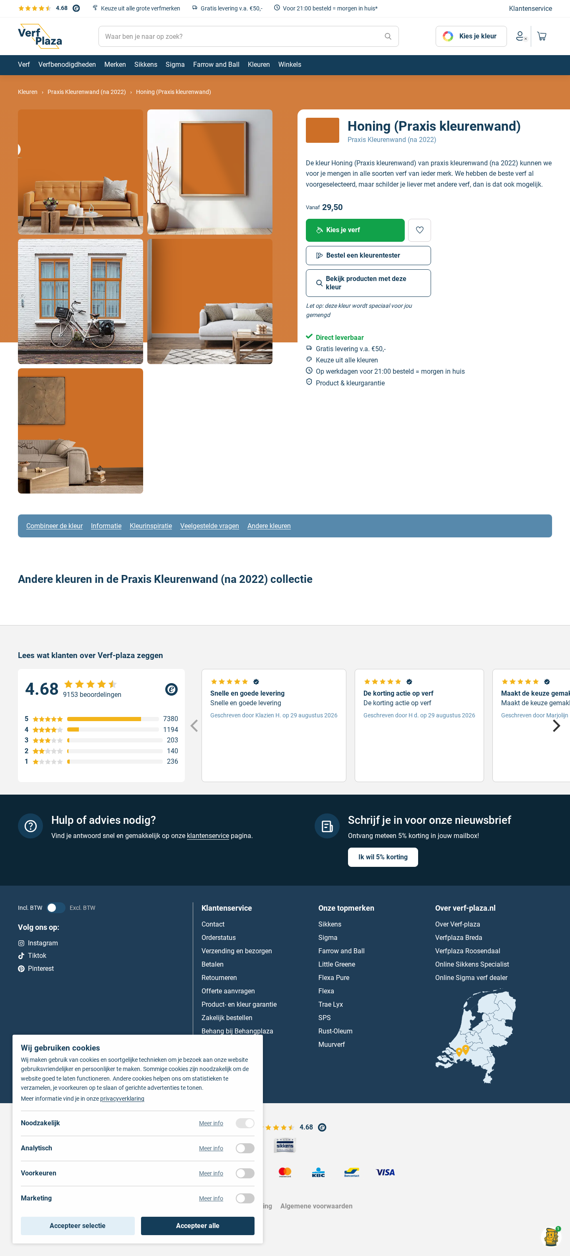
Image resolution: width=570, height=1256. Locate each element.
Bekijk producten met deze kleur (366, 283)
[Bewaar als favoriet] (419, 230)
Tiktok (37, 956)
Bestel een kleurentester (363, 255)
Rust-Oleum (335, 1031)
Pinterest (41, 968)
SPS (324, 1018)
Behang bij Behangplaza (237, 1031)
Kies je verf (343, 230)
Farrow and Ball (341, 951)
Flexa (326, 991)
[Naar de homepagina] (40, 36)
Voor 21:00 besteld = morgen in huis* (330, 8)
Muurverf (331, 1044)
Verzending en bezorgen (237, 951)
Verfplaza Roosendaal (467, 951)
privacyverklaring (122, 1098)
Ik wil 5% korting (383, 857)
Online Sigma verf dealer (471, 978)
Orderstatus (219, 938)
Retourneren (219, 978)
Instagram (43, 943)
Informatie (106, 526)
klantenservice (208, 836)
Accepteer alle (197, 1226)
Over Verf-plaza (457, 924)
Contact (213, 924)
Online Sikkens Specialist (472, 964)
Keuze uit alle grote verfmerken (140, 8)
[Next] (555, 725)
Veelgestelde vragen (209, 526)
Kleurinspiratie (151, 526)
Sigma (328, 938)
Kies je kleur (478, 36)
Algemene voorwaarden (316, 1206)
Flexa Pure (333, 978)
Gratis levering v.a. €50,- (231, 8)
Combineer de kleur (54, 526)
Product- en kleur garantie (239, 1004)
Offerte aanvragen (228, 991)
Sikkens (329, 924)
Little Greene (336, 964)
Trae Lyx (330, 1004)
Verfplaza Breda (458, 938)
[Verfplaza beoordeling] (101, 689)
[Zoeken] (388, 36)
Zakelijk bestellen (227, 1018)
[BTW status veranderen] (56, 907)
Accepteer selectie (78, 1226)
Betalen (213, 964)
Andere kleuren (269, 526)
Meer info (211, 1123)
